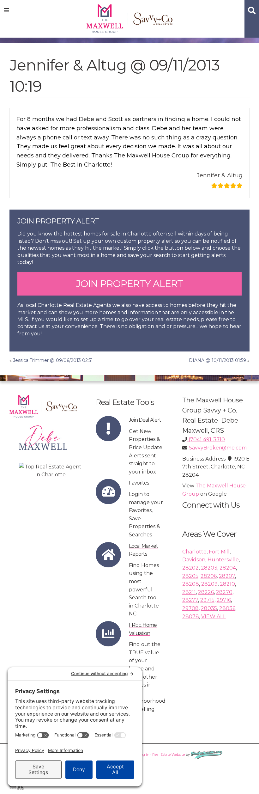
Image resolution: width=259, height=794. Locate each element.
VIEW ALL (213, 617)
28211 (189, 592)
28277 (190, 600)
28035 (209, 608)
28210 (227, 584)
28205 (190, 576)
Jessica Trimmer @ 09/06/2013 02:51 (53, 360)
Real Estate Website (168, 754)
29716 (224, 600)
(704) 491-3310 (206, 440)
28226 (206, 592)
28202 (190, 568)
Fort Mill (219, 552)
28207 (227, 576)
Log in (144, 754)
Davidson (193, 560)
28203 (209, 568)
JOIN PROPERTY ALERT (129, 284)
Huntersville (223, 560)
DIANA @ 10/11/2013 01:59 (217, 360)
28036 (227, 608)
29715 (207, 600)
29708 (190, 608)
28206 (209, 576)
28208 (190, 584)
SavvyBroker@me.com (218, 448)
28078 (190, 617)
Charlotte (194, 552)
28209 (209, 584)
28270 (224, 592)
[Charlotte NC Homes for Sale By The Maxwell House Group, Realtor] (130, 17)
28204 (228, 568)
